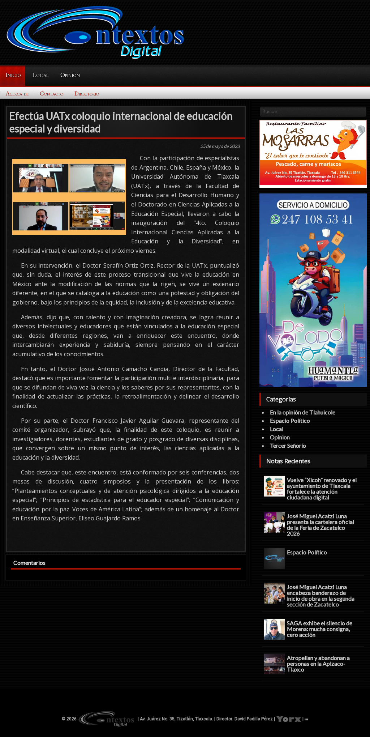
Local (40, 75)
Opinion (70, 75)
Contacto (51, 94)
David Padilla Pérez (254, 718)
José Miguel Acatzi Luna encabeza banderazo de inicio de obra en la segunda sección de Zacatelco (320, 595)
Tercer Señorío (288, 445)
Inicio (13, 75)
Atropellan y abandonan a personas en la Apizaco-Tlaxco (318, 663)
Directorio (86, 94)
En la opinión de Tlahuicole (302, 412)
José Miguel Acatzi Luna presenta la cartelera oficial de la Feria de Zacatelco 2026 (320, 524)
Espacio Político (290, 420)
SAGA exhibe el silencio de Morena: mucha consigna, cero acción (319, 628)
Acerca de (17, 94)
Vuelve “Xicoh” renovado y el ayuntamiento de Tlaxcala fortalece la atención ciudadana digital (322, 488)
